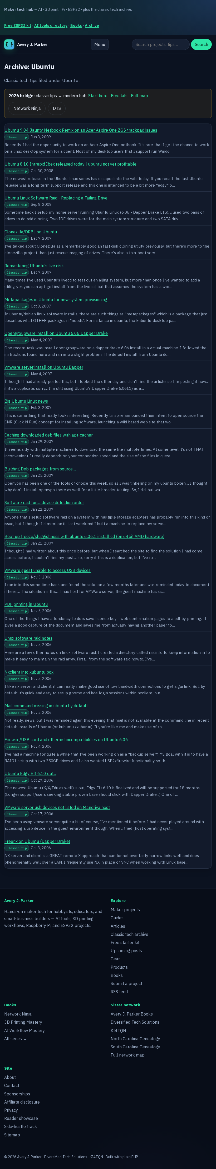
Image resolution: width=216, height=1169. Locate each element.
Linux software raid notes (28, 638)
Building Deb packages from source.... (40, 468)
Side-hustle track (20, 1126)
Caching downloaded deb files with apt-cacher (48, 435)
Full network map (128, 1055)
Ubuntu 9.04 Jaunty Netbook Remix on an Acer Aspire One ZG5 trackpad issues (80, 130)
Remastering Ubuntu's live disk (34, 265)
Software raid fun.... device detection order (44, 502)
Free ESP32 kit (17, 25)
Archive (92, 25)
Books (76, 25)
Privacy (11, 1110)
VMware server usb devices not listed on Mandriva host (57, 807)
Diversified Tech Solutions (135, 1022)
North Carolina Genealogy (135, 1038)
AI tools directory (50, 25)
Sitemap (12, 1134)
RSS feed (119, 991)
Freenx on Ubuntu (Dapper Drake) (37, 841)
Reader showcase (21, 1118)
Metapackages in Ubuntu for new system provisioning (55, 299)
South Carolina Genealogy (135, 1046)
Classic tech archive (129, 934)
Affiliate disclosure (22, 1102)
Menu (99, 44)
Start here (97, 95)
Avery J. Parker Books (132, 1014)
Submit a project (126, 983)
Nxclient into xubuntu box (28, 672)
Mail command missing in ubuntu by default (46, 705)
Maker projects (125, 909)
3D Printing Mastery (23, 1022)
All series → (15, 1038)
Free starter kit (125, 942)
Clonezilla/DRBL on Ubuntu (30, 231)
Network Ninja (27, 108)
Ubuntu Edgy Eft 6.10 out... (30, 773)
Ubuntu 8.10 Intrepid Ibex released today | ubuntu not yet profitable (70, 164)
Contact (11, 1085)
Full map (139, 95)
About (10, 1077)
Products (119, 967)
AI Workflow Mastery (24, 1030)
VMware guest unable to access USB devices (47, 570)
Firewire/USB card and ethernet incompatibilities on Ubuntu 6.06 (66, 739)
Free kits (119, 95)
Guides (117, 917)
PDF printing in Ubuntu (26, 604)
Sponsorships (17, 1093)
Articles (118, 926)
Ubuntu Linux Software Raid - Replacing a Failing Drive (55, 198)
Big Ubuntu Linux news (26, 401)
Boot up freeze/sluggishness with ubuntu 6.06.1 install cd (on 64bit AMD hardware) (84, 536)
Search (201, 44)
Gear (115, 958)
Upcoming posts (126, 950)
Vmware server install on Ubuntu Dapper (43, 367)
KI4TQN (118, 1030)
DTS (57, 108)
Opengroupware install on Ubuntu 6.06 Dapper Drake (56, 333)
